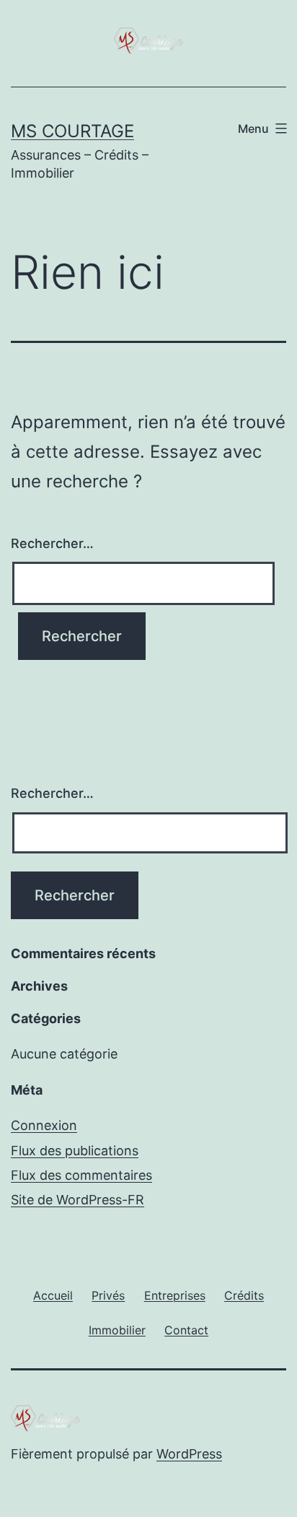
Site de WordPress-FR (77, 1199)
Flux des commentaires (81, 1175)
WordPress (189, 1453)
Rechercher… (52, 543)
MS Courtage (72, 131)
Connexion (44, 1125)
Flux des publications (74, 1150)
